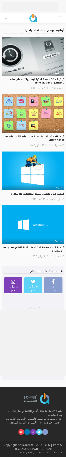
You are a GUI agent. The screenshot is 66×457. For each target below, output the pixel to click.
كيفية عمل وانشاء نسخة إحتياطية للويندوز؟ (37, 194)
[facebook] (53, 285)
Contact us (43, 452)
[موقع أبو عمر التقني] (36, 398)
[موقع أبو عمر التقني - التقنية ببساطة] (33, 17)
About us (57, 452)
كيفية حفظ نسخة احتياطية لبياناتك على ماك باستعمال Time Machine (37, 81)
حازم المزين (55, 199)
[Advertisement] (30, 6)
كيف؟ (56, 73)
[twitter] (33, 285)
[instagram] (13, 285)
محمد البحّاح (55, 256)
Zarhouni (56, 88)
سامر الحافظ (55, 145)
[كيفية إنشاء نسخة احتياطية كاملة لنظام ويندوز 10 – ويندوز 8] (33, 224)
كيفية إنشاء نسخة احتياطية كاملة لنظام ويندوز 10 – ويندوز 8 (33, 249)
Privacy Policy (27, 452)
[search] (6, 18)
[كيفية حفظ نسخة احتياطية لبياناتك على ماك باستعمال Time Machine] (33, 56)
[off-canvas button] (60, 18)
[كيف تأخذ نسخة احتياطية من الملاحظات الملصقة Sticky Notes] (33, 113)
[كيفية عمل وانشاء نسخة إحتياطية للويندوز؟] (33, 171)
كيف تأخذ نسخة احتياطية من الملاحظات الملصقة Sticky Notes (34, 138)
